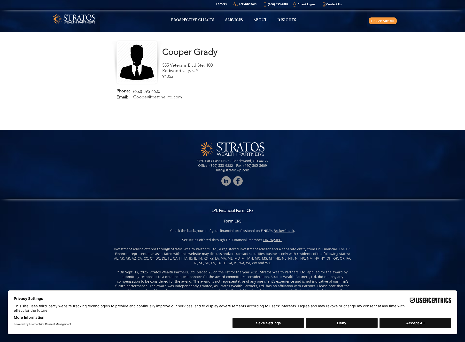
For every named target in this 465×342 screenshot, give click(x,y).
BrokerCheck (284, 230)
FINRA (268, 240)
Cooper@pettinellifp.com (157, 97)
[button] (278, 4)
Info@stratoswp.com (232, 170)
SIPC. (278, 240)
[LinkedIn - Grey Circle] (226, 181)
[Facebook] (238, 181)
